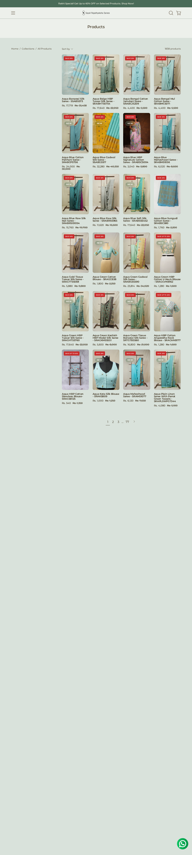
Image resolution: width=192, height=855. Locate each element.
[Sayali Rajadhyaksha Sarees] (96, 13)
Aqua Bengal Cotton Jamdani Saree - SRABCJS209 (135, 101)
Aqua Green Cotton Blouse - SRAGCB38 (104, 278)
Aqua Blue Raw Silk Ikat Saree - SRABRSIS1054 (74, 220)
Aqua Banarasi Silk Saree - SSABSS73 (73, 100)
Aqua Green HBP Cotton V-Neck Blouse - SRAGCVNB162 (167, 279)
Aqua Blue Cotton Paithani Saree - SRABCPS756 (73, 159)
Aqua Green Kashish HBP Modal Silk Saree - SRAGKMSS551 (105, 337)
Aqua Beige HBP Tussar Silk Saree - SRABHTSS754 (103, 101)
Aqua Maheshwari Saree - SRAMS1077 (134, 395)
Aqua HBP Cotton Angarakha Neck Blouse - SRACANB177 (167, 337)
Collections (28, 48)
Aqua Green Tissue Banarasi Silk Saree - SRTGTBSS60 (135, 337)
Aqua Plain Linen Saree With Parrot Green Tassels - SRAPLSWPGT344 (165, 397)
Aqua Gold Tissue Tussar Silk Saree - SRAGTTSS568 (73, 279)
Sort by (66, 49)
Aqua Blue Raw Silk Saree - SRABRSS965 (105, 219)
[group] (96, 3)
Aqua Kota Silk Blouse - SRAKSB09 (106, 395)
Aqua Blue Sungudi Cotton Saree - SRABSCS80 (166, 220)
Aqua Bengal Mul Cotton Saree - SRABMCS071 (164, 101)
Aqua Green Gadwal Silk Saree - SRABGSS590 (135, 279)
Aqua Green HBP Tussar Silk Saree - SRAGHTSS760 (73, 337)
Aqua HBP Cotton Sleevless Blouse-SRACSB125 (72, 396)
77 (127, 422)
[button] (170, 13)
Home (14, 48)
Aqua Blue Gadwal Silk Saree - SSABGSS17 (104, 159)
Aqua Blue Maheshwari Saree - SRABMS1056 (166, 159)
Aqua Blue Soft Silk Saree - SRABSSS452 (135, 219)
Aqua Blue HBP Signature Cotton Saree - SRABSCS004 (135, 159)
